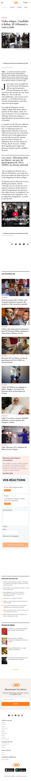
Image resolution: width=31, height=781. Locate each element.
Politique (12, 7)
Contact (3, 754)
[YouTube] (15, 715)
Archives (3, 747)
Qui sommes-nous (6, 744)
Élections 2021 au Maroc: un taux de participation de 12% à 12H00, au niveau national (15, 161)
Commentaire (7, 510)
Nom (4, 529)
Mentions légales (5, 759)
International (4, 728)
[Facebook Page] (9, 715)
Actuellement (5, 7)
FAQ (2, 752)
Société (26, 7)
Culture (3, 730)
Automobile (4, 733)
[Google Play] (20, 770)
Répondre (7, 490)
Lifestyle (3, 737)
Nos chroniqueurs (5, 739)
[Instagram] (22, 715)
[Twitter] (12, 715)
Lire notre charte (8, 473)
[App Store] (9, 770)
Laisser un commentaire (15, 545)
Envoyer (15, 704)
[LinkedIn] (19, 715)
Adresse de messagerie (11, 536)
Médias (3, 731)
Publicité (3, 745)
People (3, 735)
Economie (19, 7)
